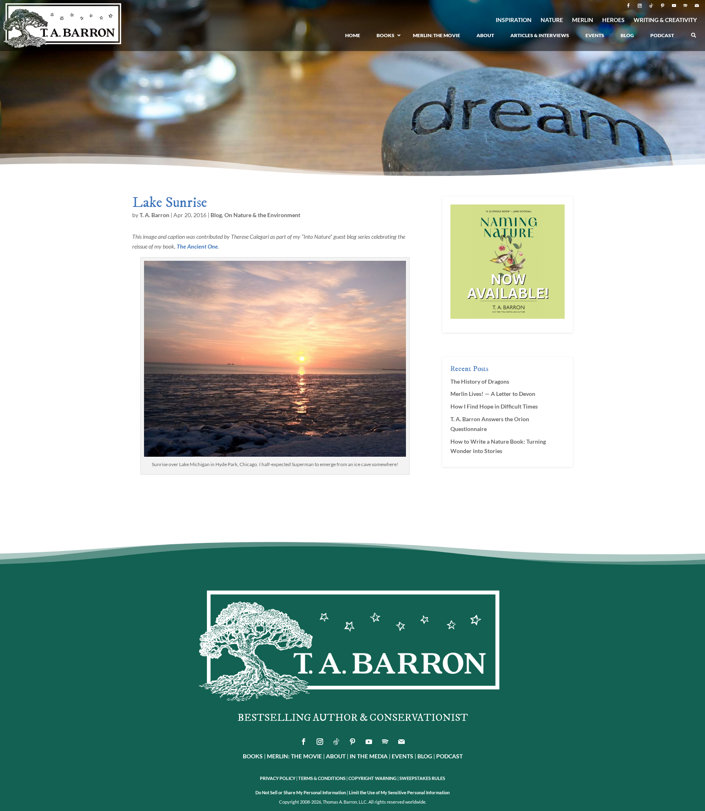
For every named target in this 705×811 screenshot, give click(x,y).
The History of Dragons (479, 381)
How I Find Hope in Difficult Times (494, 406)
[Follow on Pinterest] (662, 6)
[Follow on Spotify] (685, 6)
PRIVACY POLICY (277, 778)
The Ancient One (197, 246)
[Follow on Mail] (697, 6)
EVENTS (402, 756)
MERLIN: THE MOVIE (294, 756)
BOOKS (253, 756)
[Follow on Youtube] (674, 6)
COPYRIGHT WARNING (372, 778)
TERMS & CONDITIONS (322, 778)
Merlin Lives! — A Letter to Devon (492, 393)
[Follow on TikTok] (651, 6)
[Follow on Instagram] (640, 6)
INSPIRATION (514, 20)
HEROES (613, 20)
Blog (216, 214)
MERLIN (582, 20)
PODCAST (449, 756)
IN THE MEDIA (369, 756)
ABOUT (336, 756)
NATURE (552, 20)
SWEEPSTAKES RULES (422, 778)
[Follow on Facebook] (628, 6)
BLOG (424, 756)
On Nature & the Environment (262, 214)
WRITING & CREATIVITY (665, 20)
